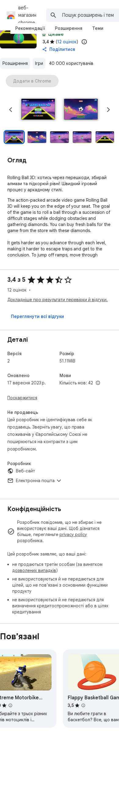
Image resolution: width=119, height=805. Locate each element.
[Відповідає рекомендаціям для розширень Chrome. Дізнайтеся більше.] (44, 34)
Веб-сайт (25, 471)
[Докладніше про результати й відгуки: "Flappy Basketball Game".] (83, 705)
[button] (38, 110)
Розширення (15, 63)
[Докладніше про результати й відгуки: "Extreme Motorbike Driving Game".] (10, 705)
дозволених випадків (34, 570)
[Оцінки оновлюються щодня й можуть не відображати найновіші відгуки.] (84, 42)
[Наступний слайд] (108, 110)
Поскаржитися (22, 398)
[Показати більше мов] (98, 383)
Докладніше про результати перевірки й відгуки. (57, 299)
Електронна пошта (35, 480)
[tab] (30, 28)
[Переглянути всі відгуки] (37, 316)
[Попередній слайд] (11, 110)
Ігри (39, 63)
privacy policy (73, 534)
